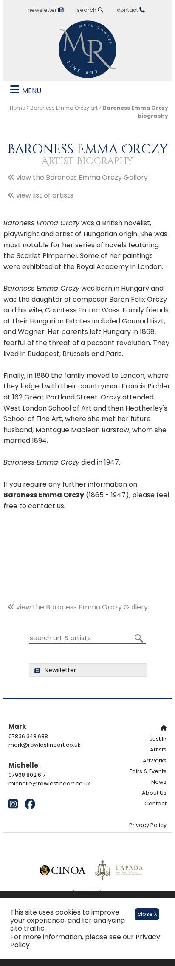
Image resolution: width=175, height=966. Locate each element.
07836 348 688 (28, 736)
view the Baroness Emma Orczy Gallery (81, 177)
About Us (154, 792)
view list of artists (43, 195)
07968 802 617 (27, 775)
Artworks (155, 760)
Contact (155, 803)
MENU (30, 91)
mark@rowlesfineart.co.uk (44, 744)
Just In (158, 738)
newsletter (43, 10)
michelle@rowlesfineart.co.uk (49, 783)
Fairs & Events (148, 771)
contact (128, 10)
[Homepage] (139, 728)
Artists (158, 749)
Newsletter (59, 670)
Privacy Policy (148, 825)
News (159, 781)
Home (17, 107)
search (87, 10)
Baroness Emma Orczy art (64, 107)
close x (147, 914)
